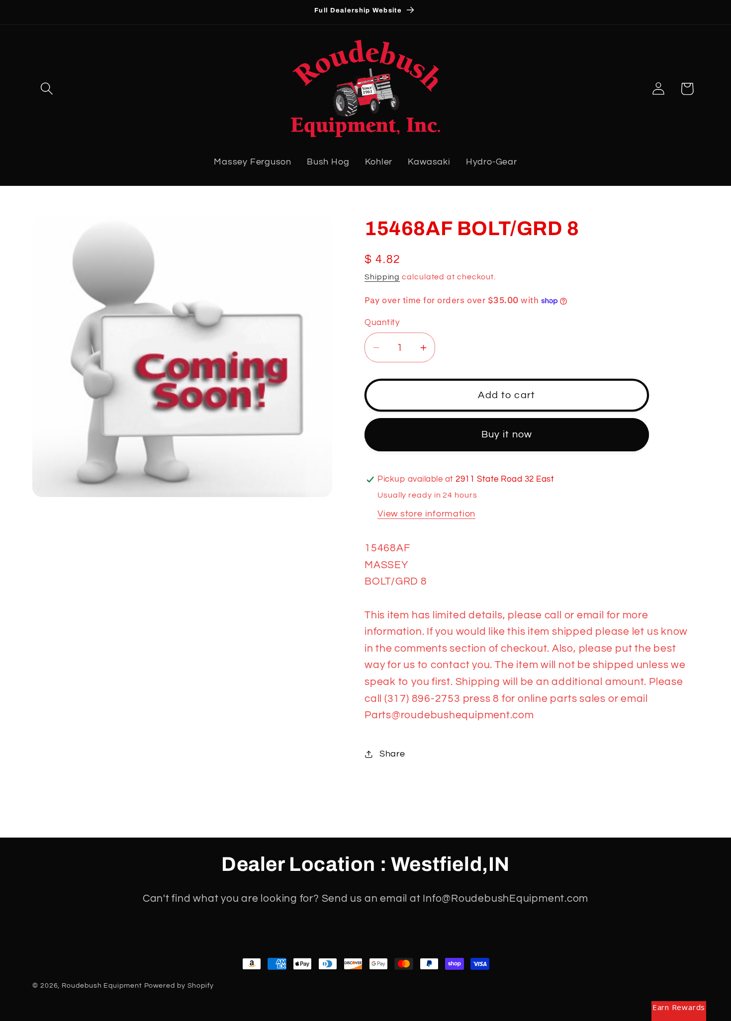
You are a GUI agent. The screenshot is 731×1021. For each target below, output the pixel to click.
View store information (426, 513)
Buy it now (507, 434)
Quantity (382, 322)
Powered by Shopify (179, 985)
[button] (46, 89)
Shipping (382, 277)
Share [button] (392, 754)
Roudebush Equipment (102, 985)
